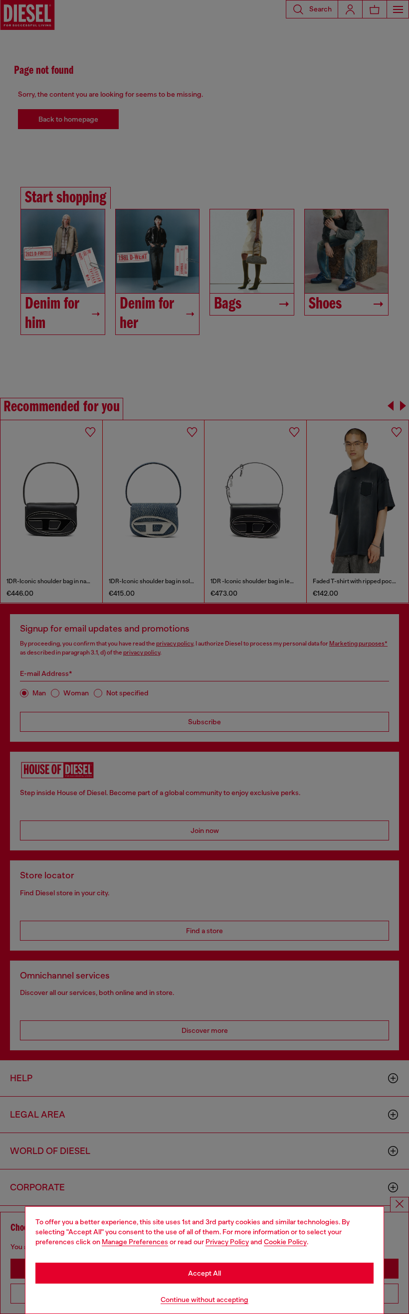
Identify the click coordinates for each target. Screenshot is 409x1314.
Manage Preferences (135, 1242)
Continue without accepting (204, 1300)
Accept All (204, 1273)
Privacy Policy (227, 1242)
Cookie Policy (285, 1242)
